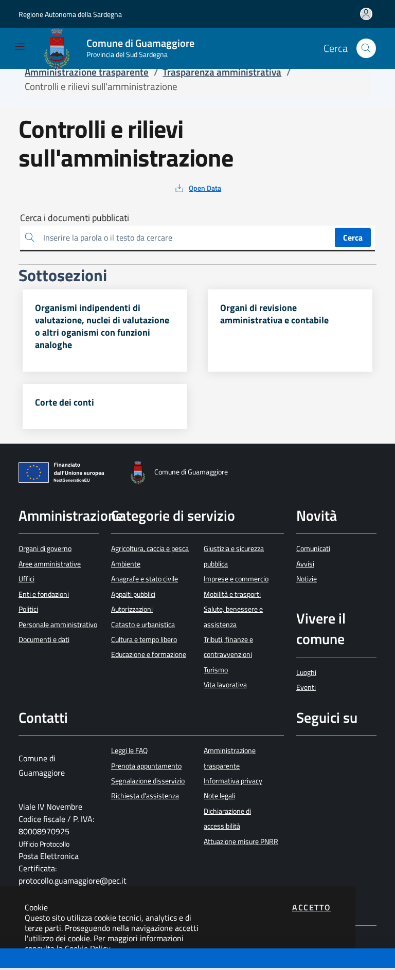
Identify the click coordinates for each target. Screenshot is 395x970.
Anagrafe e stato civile (144, 578)
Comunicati (313, 548)
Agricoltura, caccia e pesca (150, 548)
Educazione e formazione (148, 654)
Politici (28, 609)
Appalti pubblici (133, 594)
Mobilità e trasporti (232, 594)
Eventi (306, 687)
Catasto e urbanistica (143, 624)
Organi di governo (45, 548)
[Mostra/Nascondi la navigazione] (19, 46)
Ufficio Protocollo (44, 844)
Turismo (216, 669)
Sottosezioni (29, 959)
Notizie (306, 578)
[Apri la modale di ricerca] (366, 48)
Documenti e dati (44, 639)
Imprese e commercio (236, 578)
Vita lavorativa (225, 684)
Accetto (311, 907)
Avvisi (305, 564)
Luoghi (306, 672)
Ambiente (125, 564)
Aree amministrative (50, 564)
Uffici (26, 578)
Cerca (353, 237)
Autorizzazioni (132, 609)
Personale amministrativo (58, 624)
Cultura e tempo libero (144, 639)
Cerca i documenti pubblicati (74, 218)
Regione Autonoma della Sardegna (70, 14)
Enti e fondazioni (44, 594)
